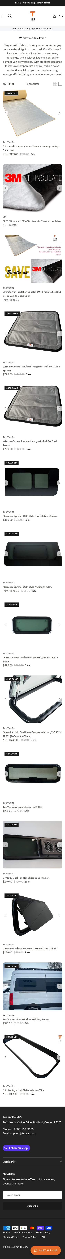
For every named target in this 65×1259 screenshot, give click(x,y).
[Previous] (5, 113)
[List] (60, 84)
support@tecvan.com (23, 1133)
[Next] (59, 113)
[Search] (11, 16)
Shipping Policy (11, 1237)
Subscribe (32, 1205)
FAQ (43, 1237)
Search (6, 1232)
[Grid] (55, 84)
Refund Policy (43, 1232)
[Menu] (4, 16)
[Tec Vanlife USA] (32, 15)
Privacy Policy (30, 1237)
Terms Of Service (23, 1232)
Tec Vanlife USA (19, 1247)
